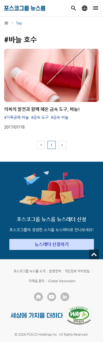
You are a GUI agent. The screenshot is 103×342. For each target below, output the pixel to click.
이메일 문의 (36, 281)
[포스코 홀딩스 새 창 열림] (38, 296)
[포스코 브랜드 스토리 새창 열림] (37, 315)
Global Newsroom (62, 281)
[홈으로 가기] (6, 23)
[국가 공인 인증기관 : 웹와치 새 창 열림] (78, 315)
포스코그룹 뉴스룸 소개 (29, 271)
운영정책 (55, 271)
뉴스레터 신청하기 (52, 244)
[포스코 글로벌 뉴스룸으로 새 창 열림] (84, 8)
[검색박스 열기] (73, 8)
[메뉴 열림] (95, 8)
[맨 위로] (94, 254)
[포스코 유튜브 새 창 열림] (51, 296)
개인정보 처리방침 (77, 271)
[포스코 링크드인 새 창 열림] (64, 296)
